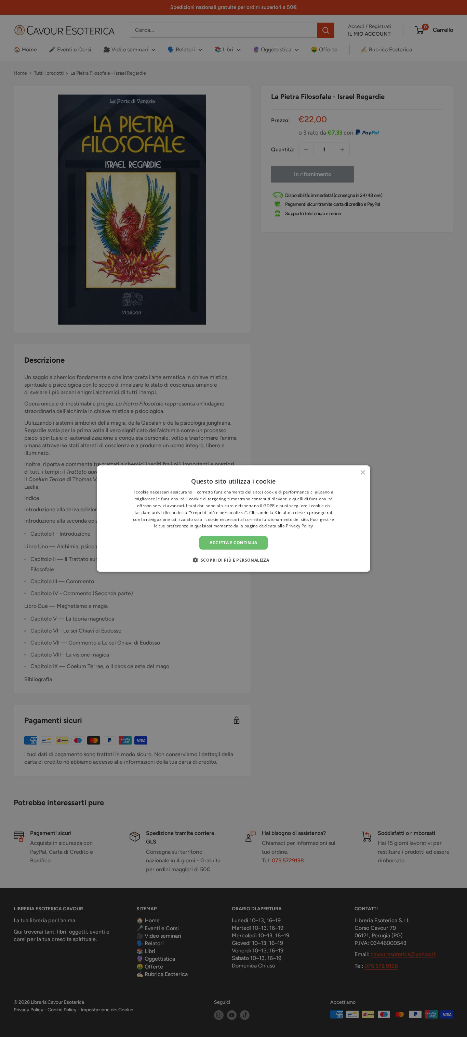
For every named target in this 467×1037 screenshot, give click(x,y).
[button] (233, 559)
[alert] (233, 518)
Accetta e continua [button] (233, 543)
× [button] (362, 472)
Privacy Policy (299, 526)
